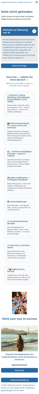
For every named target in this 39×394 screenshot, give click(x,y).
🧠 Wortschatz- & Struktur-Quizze (18, 246)
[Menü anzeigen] (36, 2)
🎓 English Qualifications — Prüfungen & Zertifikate (18, 179)
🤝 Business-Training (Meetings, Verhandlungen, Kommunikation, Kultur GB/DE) (18, 98)
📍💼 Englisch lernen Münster (16, 270)
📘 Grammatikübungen (17, 202)
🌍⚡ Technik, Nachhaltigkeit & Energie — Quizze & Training (19, 154)
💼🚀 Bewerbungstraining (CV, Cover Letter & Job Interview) (18, 125)
